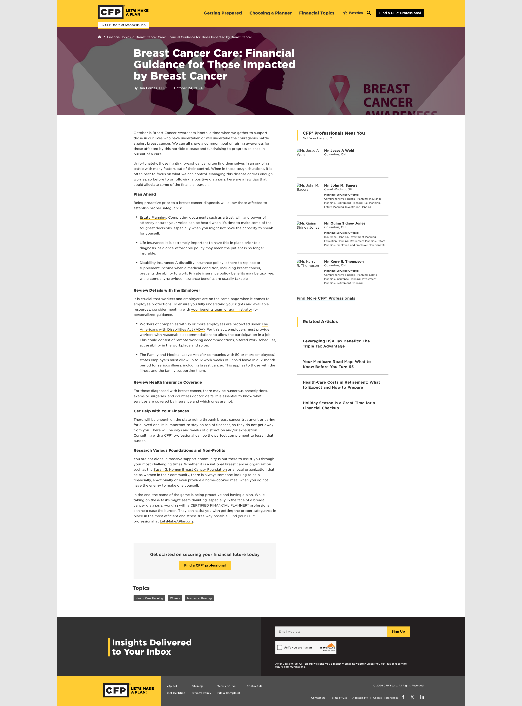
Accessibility (360, 697)
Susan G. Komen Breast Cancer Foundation (190, 469)
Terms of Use (338, 697)
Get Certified (176, 693)
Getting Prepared (223, 13)
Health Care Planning (149, 598)
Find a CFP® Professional (400, 13)
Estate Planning (153, 217)
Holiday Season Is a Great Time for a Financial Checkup (339, 405)
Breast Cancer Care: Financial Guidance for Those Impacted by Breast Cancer (194, 37)
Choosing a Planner (270, 13)
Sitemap (197, 686)
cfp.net (172, 686)
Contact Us (318, 697)
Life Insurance (151, 243)
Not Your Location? (317, 138)
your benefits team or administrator (221, 309)
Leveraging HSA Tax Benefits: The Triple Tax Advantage (336, 343)
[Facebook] (403, 697)
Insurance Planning (199, 598)
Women (175, 598)
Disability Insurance (156, 263)
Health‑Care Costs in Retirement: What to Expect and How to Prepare (341, 385)
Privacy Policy (201, 693)
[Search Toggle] (369, 13)
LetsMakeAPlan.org (176, 521)
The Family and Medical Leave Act (169, 355)
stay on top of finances (210, 425)
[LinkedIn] (422, 697)
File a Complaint (228, 693)
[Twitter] (412, 697)
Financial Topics (316, 13)
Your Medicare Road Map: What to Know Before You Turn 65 (337, 364)
